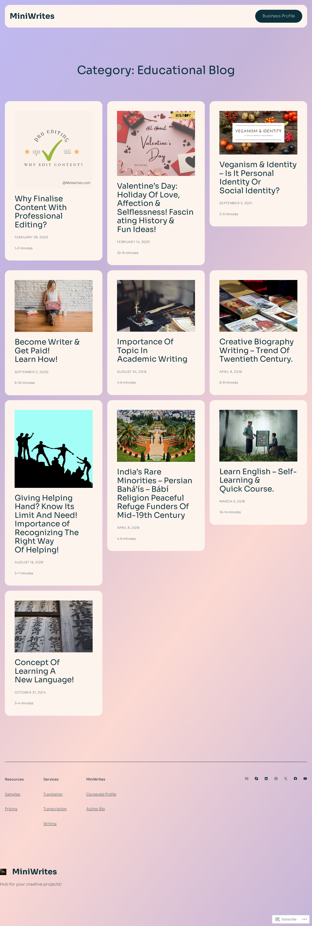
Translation (53, 794)
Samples (12, 794)
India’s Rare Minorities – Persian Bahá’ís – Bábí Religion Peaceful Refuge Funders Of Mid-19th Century (154, 494)
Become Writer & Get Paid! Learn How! (47, 351)
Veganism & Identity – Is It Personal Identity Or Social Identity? (258, 177)
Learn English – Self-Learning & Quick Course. (258, 480)
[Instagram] (276, 779)
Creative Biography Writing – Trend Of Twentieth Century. (256, 350)
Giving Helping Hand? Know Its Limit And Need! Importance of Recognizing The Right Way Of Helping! (47, 524)
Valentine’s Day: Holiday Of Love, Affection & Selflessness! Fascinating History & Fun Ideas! (155, 208)
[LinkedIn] (266, 779)
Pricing (11, 809)
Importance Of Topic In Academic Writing (152, 350)
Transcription (55, 809)
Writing (50, 823)
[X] (286, 779)
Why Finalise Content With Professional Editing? (41, 211)
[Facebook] (295, 779)
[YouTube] (305, 779)
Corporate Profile (101, 794)
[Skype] (256, 779)
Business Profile (279, 16)
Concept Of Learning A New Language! (44, 671)
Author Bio (95, 809)
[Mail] (247, 779)
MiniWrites (32, 16)
